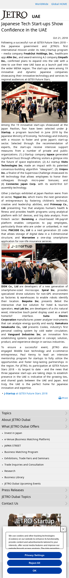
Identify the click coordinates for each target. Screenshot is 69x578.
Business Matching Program (21, 452)
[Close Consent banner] (63, 529)
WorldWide (41, 4)
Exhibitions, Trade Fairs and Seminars (26, 458)
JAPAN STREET (12, 445)
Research (9, 471)
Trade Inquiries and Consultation (24, 464)
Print (65, 398)
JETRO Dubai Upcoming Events (22, 483)
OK (34, 570)
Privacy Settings (34, 555)
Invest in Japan (13, 433)
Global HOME (59, 4)
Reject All (34, 562)
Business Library (14, 477)
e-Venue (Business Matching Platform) (27, 439)
